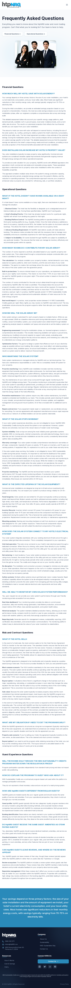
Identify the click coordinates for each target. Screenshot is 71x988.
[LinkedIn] (39, 966)
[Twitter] (45, 966)
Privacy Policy (64, 984)
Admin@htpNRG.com (11, 944)
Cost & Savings (9, 964)
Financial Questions (12, 87)
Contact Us (44, 949)
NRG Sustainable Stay (47, 946)
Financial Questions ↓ (13, 34)
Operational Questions (14, 189)
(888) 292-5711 (9, 941)
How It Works (9, 960)
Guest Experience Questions (17, 754)
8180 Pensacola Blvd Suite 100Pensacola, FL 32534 (14, 948)
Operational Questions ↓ (36, 34)
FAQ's (6, 967)
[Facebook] (55, 966)
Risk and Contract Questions (17, 632)
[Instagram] (50, 966)
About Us (43, 939)
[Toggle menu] (67, 5)
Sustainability (44, 942)
